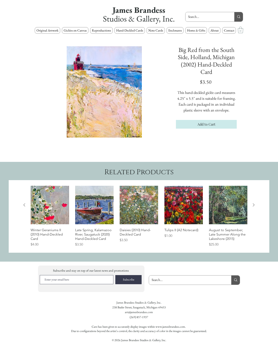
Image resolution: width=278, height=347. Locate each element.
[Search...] (238, 17)
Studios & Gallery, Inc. (139, 18)
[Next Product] (253, 205)
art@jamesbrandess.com (139, 312)
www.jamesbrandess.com (170, 327)
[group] (139, 216)
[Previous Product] (24, 205)
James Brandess (139, 10)
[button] (101, 30)
